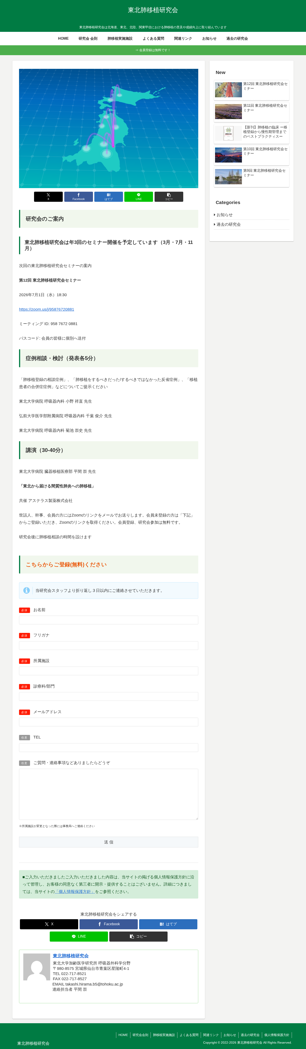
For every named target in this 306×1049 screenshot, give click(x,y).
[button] (169, 197)
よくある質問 (189, 1035)
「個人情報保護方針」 (75, 891)
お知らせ (230, 1035)
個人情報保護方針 (276, 1035)
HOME (123, 1035)
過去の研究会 (250, 1035)
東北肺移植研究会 (71, 955)
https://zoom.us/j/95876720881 (46, 309)
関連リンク (211, 1035)
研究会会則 (140, 1035)
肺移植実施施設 (164, 1035)
